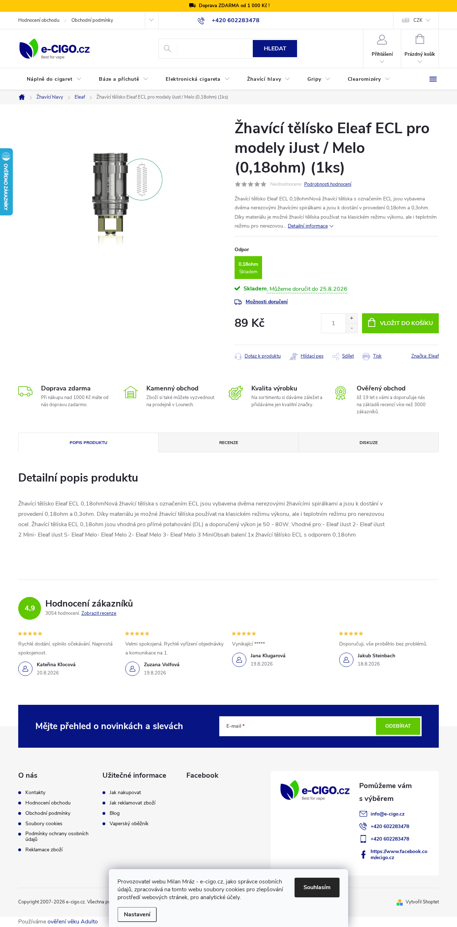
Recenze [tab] (228, 442)
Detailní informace (308, 226)
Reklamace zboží (43, 850)
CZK (417, 20)
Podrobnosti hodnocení (327, 184)
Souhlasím (317, 887)
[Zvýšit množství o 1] (351, 318)
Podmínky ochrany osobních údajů (57, 836)
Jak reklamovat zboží (132, 803)
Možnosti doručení (267, 301)
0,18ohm (248, 264)
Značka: (425, 356)
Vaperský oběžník (129, 824)
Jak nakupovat (125, 793)
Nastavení (137, 914)
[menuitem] (54, 79)
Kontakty (35, 793)
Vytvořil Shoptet (422, 902)
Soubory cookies (43, 824)
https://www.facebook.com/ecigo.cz (399, 854)
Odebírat (398, 726)
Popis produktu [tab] (88, 442)
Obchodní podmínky (92, 20)
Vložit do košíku (406, 323)
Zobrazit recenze (98, 613)
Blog (115, 813)
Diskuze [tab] (369, 442)
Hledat (275, 49)
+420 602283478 (390, 826)
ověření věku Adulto (72, 922)
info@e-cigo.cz (388, 814)
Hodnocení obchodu (38, 20)
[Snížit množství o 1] (351, 328)
